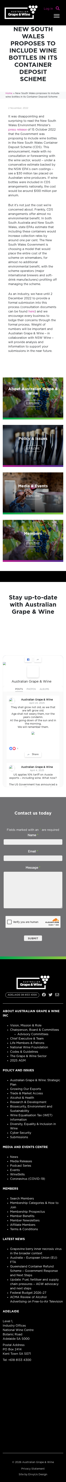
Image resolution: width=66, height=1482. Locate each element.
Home (9, 93)
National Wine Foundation (29, 1047)
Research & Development (28, 1102)
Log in (48, 8)
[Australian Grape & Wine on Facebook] (33, 671)
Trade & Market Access (26, 1093)
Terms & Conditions (24, 1229)
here (31, 311)
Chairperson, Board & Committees (34, 1029)
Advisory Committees (32, 1034)
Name (33, 835)
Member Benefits (22, 1216)
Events (15, 1170)
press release (17, 129)
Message (33, 867)
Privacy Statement (33, 1469)
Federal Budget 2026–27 (28, 1292)
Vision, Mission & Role (25, 1025)
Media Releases (21, 1161)
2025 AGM (18, 1060)
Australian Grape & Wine (32, 681)
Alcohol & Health (22, 1097)
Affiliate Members (22, 1224)
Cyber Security (20, 1132)
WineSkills (17, 1174)
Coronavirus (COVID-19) (27, 1178)
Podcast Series (20, 1165)
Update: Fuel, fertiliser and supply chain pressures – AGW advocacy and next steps (34, 1284)
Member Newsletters (25, 1220)
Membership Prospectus (27, 1211)
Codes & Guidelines (24, 1051)
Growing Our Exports (25, 1089)
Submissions (19, 1137)
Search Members (22, 1198)
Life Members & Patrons (27, 1043)
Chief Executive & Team (27, 1038)
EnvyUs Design (37, 1474)
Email (33, 851)
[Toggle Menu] (57, 16)
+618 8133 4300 (19, 1360)
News (14, 1157)
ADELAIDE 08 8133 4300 (22, 995)
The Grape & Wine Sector (28, 1056)
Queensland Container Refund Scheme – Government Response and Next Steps (34, 1271)
